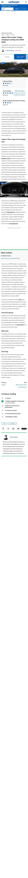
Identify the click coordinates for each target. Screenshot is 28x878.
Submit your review (19, 93)
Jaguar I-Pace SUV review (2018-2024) (10, 258)
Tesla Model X (11, 212)
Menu (2, 2)
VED (20, 299)
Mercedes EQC (14, 223)
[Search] (26, 2)
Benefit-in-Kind (5, 158)
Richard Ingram (10, 50)
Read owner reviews (19, 90)
